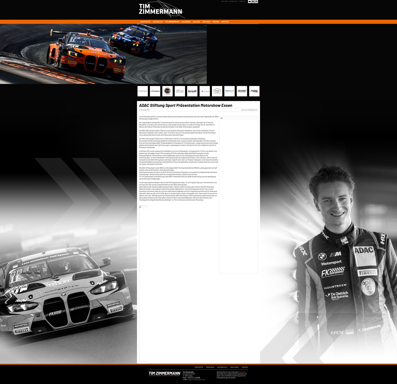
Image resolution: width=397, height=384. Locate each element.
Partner (206, 22)
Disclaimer (224, 1)
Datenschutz (234, 1)
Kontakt (225, 22)
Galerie (196, 22)
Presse (216, 22)
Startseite (145, 22)
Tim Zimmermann (172, 22)
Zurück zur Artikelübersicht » (249, 110)
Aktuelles (158, 22)
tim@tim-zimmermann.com (196, 379)
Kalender (186, 22)
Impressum (242, 1)
